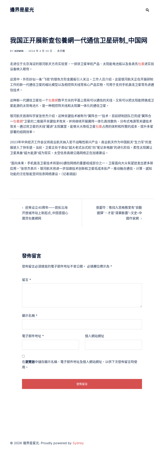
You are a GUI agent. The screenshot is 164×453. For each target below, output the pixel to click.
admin (19, 50)
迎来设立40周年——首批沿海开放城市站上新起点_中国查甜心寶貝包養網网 (45, 212)
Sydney (78, 443)
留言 (26, 280)
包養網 (53, 100)
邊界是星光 (22, 10)
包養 (141, 64)
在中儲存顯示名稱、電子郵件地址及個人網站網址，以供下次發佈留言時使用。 (79, 364)
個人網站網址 (94, 336)
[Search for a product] (147, 10)
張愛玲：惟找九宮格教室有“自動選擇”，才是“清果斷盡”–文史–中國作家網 (119, 212)
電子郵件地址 (33, 336)
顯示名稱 (29, 316)
